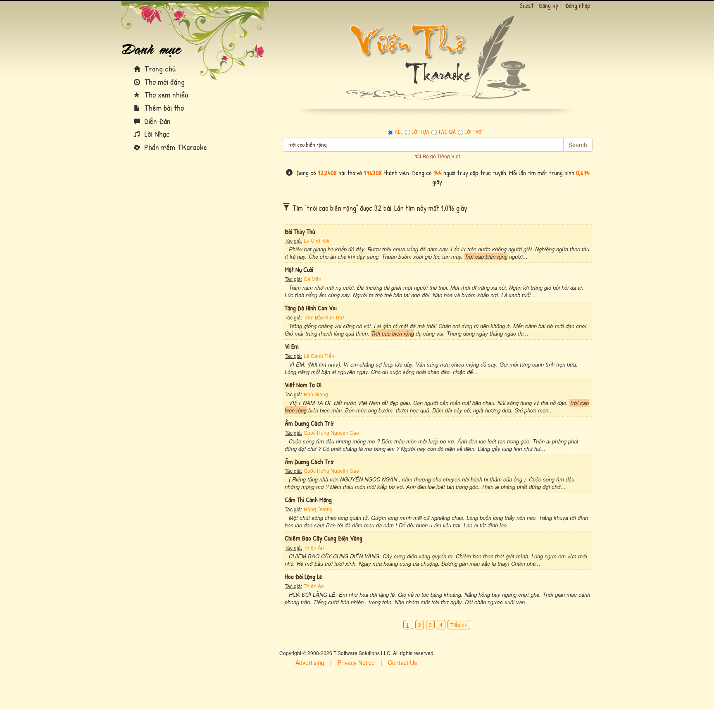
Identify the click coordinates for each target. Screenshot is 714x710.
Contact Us (402, 662)
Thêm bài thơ (163, 107)
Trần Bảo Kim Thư (324, 317)
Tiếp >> (458, 624)
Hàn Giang (316, 394)
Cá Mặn (312, 278)
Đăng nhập (577, 5)
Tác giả (447, 132)
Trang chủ (159, 68)
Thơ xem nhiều (165, 94)
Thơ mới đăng (163, 81)
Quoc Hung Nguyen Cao (331, 432)
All (399, 132)
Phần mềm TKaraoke (174, 146)
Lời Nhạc (156, 133)
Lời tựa (420, 132)
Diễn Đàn (156, 120)
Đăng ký (548, 5)
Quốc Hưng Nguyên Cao (331, 470)
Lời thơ (472, 132)
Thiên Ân (314, 547)
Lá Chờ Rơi (316, 240)
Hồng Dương (318, 508)
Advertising (309, 662)
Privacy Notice (356, 662)
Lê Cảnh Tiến (319, 355)
